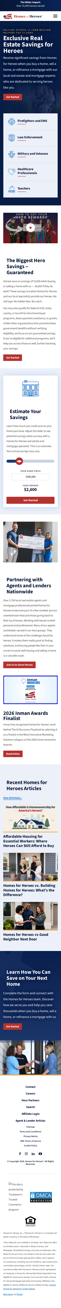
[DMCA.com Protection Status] (41, 1197)
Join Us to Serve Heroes (19, 665)
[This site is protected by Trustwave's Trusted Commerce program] (17, 1197)
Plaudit (19, 1294)
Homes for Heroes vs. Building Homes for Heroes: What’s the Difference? (29, 890)
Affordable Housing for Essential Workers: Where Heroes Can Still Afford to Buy (28, 841)
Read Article (13, 754)
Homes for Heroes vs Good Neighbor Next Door (25, 937)
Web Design (8, 1294)
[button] (55, 16)
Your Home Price (30, 471)
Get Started (12, 97)
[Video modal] (30, 228)
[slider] (19, 461)
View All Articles (11, 798)
